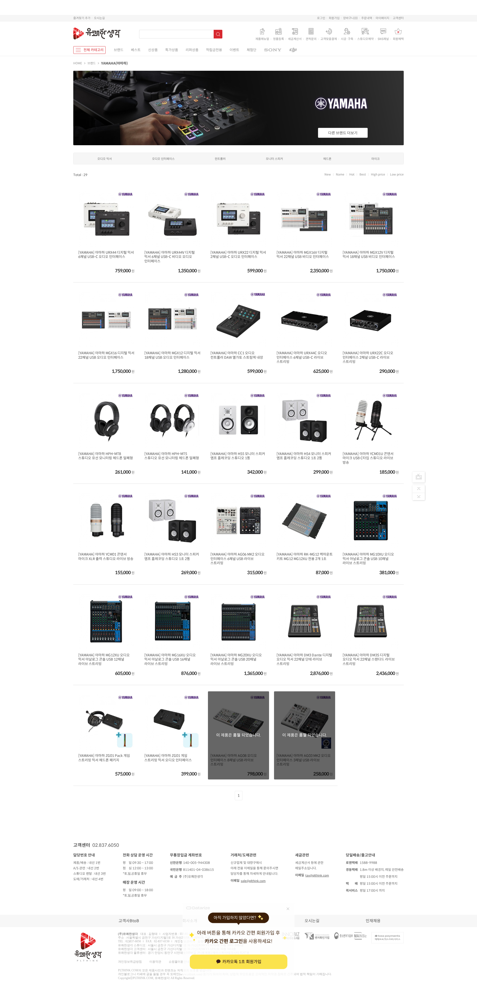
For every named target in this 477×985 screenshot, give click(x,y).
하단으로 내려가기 (418, 496)
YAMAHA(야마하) (114, 63)
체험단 (251, 50)
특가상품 (171, 50)
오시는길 (99, 18)
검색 (218, 34)
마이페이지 (382, 18)
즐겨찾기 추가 (81, 18)
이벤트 (234, 50)
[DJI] (293, 50)
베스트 (136, 50)
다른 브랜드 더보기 (343, 133)
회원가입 (334, 18)
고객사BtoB (129, 920)
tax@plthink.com (317, 875)
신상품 (153, 50)
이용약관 (155, 961)
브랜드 (118, 50)
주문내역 (366, 18)
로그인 (321, 18)
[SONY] (272, 50)
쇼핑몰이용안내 (179, 961)
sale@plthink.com (253, 881)
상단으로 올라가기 (418, 488)
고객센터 (398, 18)
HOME (77, 63)
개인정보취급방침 (130, 961)
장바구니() (350, 18)
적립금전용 (214, 50)
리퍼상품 (192, 50)
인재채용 (373, 920)
